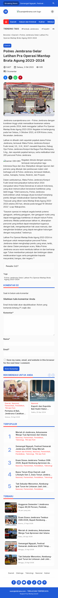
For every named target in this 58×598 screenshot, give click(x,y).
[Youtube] (24, 582)
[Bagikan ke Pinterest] (20, 78)
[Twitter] (29, 582)
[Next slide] (53, 375)
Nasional (15, 403)
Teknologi (20, 408)
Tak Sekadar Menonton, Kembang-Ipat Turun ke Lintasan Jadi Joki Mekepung (32, 486)
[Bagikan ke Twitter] (10, 78)
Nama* (6, 339)
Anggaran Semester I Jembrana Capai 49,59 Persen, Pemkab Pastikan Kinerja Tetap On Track (33, 507)
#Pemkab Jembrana (30, 29)
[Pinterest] (44, 582)
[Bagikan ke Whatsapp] (15, 78)
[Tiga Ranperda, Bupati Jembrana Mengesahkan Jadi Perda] (42, 390)
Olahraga (9, 406)
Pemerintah (18, 406)
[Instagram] (19, 582)
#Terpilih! (45, 29)
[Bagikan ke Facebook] (5, 78)
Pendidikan (9, 408)
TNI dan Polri (30, 440)
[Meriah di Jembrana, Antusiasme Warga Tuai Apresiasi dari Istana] (11, 533)
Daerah (13, 22)
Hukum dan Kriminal (27, 22)
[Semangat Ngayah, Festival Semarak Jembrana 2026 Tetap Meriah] (11, 547)
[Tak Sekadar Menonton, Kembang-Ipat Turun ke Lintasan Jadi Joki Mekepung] (11, 560)
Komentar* (8, 313)
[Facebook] (13, 582)
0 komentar (11, 71)
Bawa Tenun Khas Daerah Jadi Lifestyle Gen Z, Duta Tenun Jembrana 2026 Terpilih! (34, 474)
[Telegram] (39, 582)
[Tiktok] (34, 582)
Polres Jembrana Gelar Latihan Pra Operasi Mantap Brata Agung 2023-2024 (27, 278)
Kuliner (42, 22)
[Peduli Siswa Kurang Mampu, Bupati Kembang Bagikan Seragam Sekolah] (16, 390)
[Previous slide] (49, 375)
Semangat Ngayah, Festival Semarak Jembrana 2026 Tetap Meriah (33, 546)
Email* (6, 349)
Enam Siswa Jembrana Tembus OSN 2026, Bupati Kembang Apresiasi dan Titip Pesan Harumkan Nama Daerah (33, 463)
